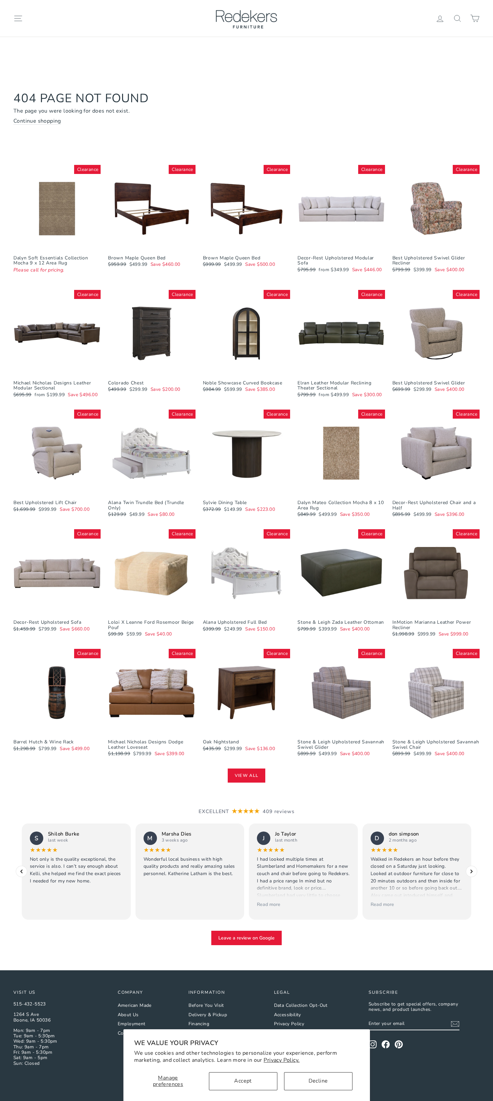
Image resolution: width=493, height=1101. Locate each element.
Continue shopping (37, 121)
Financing (198, 1024)
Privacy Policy (289, 1024)
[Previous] (21, 871)
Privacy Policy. (281, 1060)
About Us (128, 1015)
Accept (243, 1081)
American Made (135, 1005)
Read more (268, 904)
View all (246, 776)
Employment (132, 1024)
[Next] (471, 871)
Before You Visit (206, 1005)
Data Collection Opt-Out (301, 1005)
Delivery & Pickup (207, 1015)
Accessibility (287, 1015)
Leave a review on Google (246, 938)
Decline (318, 1081)
